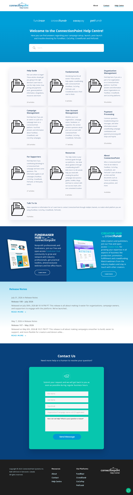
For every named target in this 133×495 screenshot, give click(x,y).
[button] (42, 272)
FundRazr (80, 474)
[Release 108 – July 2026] (66, 304)
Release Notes (18, 289)
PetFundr (80, 485)
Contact (55, 478)
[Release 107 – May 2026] (66, 328)
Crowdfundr (81, 478)
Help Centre (57, 481)
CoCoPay (80, 481)
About (54, 474)
